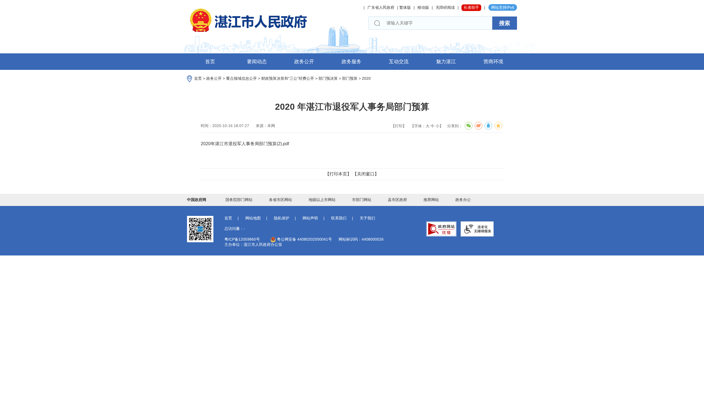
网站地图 (253, 218)
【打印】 (398, 126)
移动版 (423, 7)
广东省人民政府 (380, 7)
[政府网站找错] (441, 229)
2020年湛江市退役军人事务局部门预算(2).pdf (245, 143)
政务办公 (463, 199)
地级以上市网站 (322, 199)
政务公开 (304, 61)
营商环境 (493, 61)
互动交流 (399, 61)
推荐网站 (431, 199)
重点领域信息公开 (241, 78)
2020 (366, 78)
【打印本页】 (338, 174)
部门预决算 (328, 78)
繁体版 (405, 7)
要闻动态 (257, 61)
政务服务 (351, 61)
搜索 (504, 23)
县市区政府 (397, 199)
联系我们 (338, 218)
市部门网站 (361, 199)
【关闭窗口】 (366, 174)
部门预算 (350, 78)
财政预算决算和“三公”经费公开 (287, 78)
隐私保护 (281, 218)
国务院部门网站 (239, 199)
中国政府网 (196, 199)
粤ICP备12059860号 (242, 239)
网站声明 (310, 218)
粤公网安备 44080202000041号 (304, 239)
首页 (210, 61)
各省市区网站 (280, 199)
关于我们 (367, 218)
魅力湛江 (446, 61)
